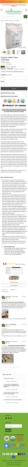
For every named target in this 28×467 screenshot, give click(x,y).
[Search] (25, 16)
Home (2, 20)
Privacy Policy (11, 460)
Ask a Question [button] (14, 285)
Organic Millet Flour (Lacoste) (7, 318)
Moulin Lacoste (5, 62)
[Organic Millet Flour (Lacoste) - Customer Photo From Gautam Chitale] (16, 278)
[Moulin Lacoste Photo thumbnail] (23, 52)
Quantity (2, 81)
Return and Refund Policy (20, 460)
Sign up (8, 430)
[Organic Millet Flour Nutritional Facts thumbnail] (18, 52)
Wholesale (4, 460)
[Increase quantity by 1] (12, 84)
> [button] (17, 367)
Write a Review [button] (14, 282)
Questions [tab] (12, 289)
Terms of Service (17, 462)
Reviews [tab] (4, 289)
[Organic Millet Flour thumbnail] (4, 52)
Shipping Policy (10, 462)
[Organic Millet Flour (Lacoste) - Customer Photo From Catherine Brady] (11, 278)
